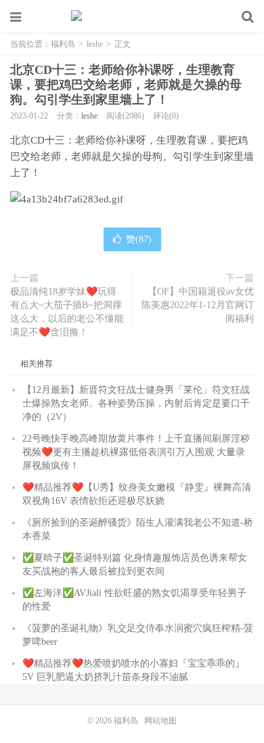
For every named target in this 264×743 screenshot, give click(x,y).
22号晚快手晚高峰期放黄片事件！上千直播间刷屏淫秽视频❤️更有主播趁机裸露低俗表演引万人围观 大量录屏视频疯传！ (136, 452)
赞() (139, 239)
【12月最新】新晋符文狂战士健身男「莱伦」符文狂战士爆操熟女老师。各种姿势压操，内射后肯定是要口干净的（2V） (136, 403)
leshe (95, 44)
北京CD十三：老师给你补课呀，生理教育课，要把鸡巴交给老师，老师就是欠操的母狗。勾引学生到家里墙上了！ (126, 84)
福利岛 (132, 17)
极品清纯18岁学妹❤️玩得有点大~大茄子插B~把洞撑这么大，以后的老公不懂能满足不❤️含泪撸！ (67, 311)
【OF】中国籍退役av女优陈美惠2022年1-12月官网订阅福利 (197, 305)
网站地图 (160, 720)
